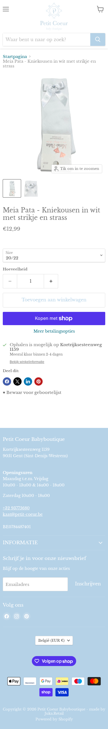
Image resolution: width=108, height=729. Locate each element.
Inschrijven (88, 583)
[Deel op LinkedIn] (28, 381)
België (51, 640)
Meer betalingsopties (54, 331)
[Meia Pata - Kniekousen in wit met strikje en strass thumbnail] (12, 188)
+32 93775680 (16, 508)
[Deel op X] (17, 381)
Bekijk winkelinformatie (27, 362)
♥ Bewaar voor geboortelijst (32, 392)
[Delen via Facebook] (7, 381)
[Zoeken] (97, 39)
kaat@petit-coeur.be (23, 514)
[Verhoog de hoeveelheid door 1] (51, 281)
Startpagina (15, 56)
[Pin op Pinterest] (38, 381)
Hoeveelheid (15, 269)
